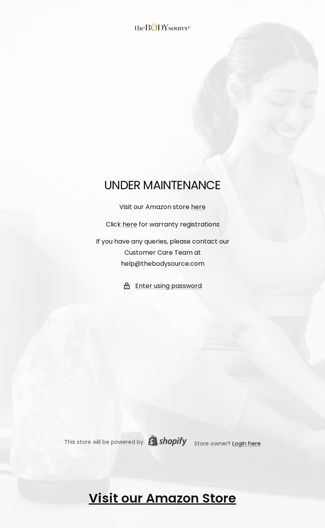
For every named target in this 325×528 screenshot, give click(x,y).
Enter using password (168, 285)
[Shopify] (165, 442)
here (198, 206)
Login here (246, 443)
